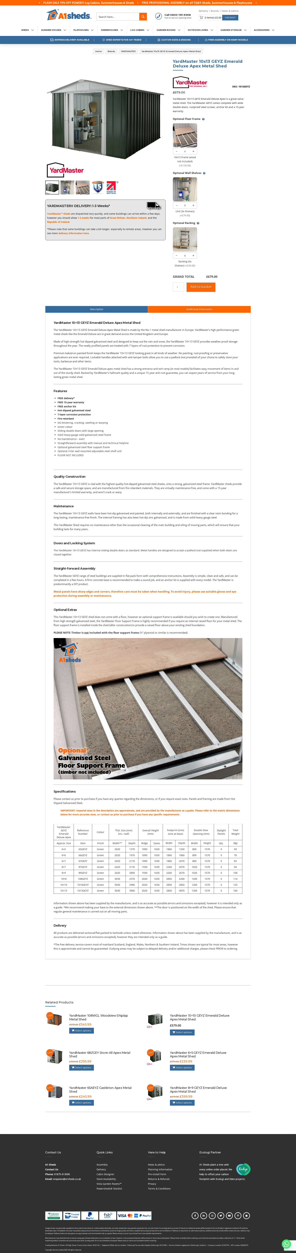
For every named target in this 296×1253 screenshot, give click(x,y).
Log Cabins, (93, 3)
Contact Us (51, 1169)
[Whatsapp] (286, 1244)
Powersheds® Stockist (109, 1188)
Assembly (102, 1164)
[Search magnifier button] (143, 16)
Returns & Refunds (159, 1179)
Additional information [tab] (199, 309)
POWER (77, 3)
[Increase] (193, 151)
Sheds (130, 3)
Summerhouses (111, 3)
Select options (83, 1030)
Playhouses (244, 3)
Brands (215, 10)
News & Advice (230, 10)
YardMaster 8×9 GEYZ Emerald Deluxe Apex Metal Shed (198, 1089)
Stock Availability (106, 1179)
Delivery (203, 10)
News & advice (156, 1164)
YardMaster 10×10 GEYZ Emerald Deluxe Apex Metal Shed (199, 1017)
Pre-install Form (157, 1174)
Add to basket (201, 286)
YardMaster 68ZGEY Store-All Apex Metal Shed (99, 1054)
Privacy (152, 1183)
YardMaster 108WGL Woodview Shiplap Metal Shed (98, 1017)
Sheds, (207, 3)
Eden (232, 1179)
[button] (218, 18)
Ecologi (220, 1179)
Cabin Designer (105, 1174)
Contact (245, 10)
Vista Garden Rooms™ (109, 1183)
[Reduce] (176, 151)
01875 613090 (62, 1174)
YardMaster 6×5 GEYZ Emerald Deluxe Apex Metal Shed (198, 1054)
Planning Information (160, 1169)
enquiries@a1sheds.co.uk (67, 1179)
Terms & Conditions (159, 1188)
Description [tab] (96, 309)
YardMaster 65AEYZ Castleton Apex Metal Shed (100, 1089)
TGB (196, 3)
